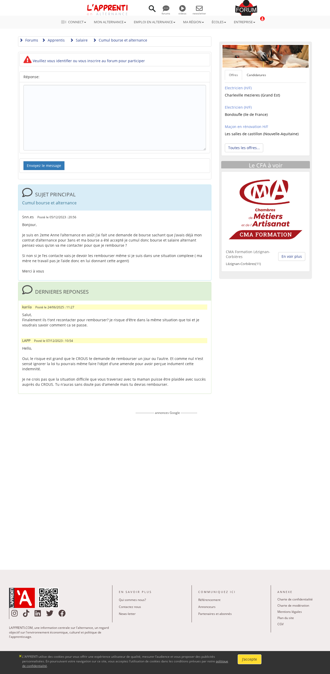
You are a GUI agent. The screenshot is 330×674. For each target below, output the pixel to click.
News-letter (127, 614)
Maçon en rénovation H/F (246, 126)
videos (182, 13)
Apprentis (56, 40)
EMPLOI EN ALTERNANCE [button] (153, 22)
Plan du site (285, 618)
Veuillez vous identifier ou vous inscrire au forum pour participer (88, 60)
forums (166, 13)
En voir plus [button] (292, 256)
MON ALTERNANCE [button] (108, 22)
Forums (31, 40)
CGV (280, 624)
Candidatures (256, 75)
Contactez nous (130, 607)
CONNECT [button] (76, 22)
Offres (233, 75)
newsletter (199, 13)
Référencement (209, 600)
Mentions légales (289, 611)
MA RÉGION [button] (192, 22)
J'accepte (249, 659)
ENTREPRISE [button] (243, 22)
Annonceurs (207, 607)
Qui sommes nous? (132, 600)
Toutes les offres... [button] (244, 147)
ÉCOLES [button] (218, 22)
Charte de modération (293, 605)
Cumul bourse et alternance (122, 40)
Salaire (81, 40)
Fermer (20, 655)
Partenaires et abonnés (215, 614)
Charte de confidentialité (295, 599)
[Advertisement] (166, 488)
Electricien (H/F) (238, 87)
